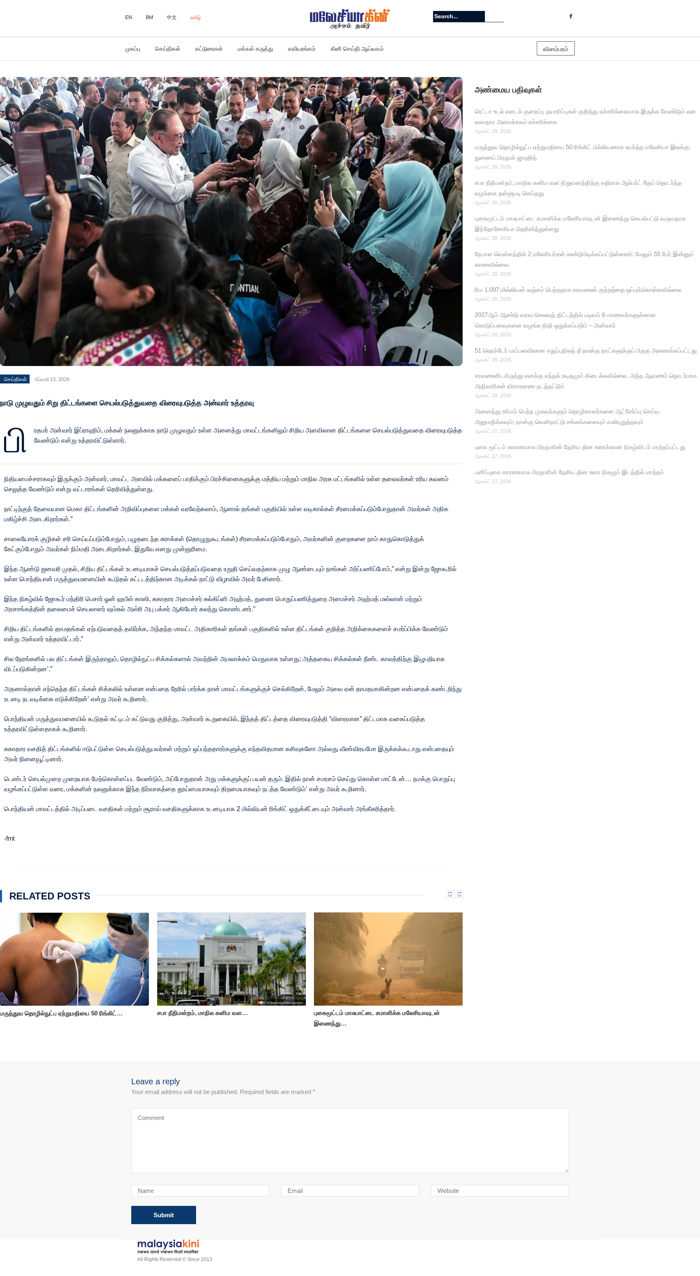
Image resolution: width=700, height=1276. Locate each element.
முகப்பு (132, 48)
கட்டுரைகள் (209, 48)
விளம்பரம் (555, 48)
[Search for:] (459, 16)
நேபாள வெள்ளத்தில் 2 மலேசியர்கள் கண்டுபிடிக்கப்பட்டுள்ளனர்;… (359, 1018)
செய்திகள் (167, 48)
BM (149, 17)
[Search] (499, 16)
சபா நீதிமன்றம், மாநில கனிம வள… (45, 1012)
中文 (172, 17)
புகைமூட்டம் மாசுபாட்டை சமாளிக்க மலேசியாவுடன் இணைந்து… (220, 1018)
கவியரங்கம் (302, 48)
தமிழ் (195, 17)
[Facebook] (570, 16)
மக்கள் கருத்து (255, 48)
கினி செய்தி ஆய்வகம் (357, 48)
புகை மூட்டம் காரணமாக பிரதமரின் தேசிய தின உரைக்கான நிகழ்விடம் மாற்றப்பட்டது (580, 446)
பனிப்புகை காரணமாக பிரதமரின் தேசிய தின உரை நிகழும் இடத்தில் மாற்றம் (569, 472)
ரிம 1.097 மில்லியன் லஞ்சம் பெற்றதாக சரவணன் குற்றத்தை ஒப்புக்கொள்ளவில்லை (578, 289)
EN (128, 17)
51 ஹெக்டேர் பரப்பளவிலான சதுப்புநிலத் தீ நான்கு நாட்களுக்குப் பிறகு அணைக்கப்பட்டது (586, 350)
